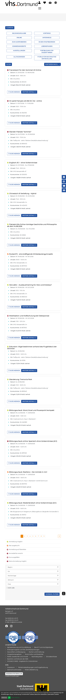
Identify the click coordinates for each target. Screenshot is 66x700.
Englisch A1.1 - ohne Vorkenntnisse (23, 163)
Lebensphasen (46, 46)
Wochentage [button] (12, 575)
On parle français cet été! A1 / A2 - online (25, 101)
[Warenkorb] (50, 2)
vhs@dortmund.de (16, 622)
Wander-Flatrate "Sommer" (20, 132)
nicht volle (11, 588)
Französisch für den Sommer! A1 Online (25, 70)
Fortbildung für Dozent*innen (46, 51)
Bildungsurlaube (19, 33)
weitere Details (28, 92)
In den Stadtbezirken (47, 42)
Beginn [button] (10, 567)
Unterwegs (46, 37)
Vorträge (47, 33)
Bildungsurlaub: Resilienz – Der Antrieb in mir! (28, 472)
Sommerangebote (19, 46)
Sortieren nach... (52, 64)
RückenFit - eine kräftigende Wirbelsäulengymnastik (31, 254)
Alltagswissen (19, 57)
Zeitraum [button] (11, 580)
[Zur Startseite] (21, 3)
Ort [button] (9, 571)
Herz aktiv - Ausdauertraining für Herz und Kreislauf (30, 285)
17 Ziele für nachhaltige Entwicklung (47, 57)
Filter (8, 64)
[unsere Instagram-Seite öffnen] (11, 626)
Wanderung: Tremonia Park (20, 379)
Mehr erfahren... (15, 697)
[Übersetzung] (55, 2)
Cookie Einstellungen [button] (12, 676)
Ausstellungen (19, 50)
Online (19, 37)
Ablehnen (4, 697)
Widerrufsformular (14, 673)
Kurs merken (14, 92)
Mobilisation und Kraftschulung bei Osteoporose (29, 316)
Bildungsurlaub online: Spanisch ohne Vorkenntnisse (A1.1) (33, 441)
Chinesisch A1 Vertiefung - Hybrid (22, 193)
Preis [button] (9, 584)
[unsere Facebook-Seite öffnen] (6, 626)
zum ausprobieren (19, 42)
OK (9, 697)
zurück (10, 27)
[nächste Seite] (59, 536)
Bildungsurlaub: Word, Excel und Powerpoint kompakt (31, 410)
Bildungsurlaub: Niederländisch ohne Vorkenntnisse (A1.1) (32, 503)
